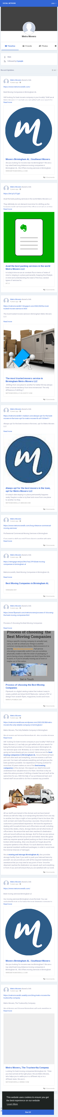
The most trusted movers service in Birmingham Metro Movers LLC (24, 380)
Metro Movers (29, 36)
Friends (28, 46)
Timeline (11, 46)
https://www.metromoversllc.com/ (17, 87)
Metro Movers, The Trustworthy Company (27, 1067)
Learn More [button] (12, 1104)
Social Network (9, 3)
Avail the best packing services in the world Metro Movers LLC (28, 267)
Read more (8, 102)
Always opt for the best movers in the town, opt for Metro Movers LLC (28, 489)
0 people (20, 61)
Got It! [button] (28, 1112)
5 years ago (14, 884)
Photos (45, 46)
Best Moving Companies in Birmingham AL (27, 583)
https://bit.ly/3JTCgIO (12, 194)
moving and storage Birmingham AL (23, 855)
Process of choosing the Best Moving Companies (25, 686)
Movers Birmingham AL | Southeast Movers (28, 159)
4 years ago (14, 82)
